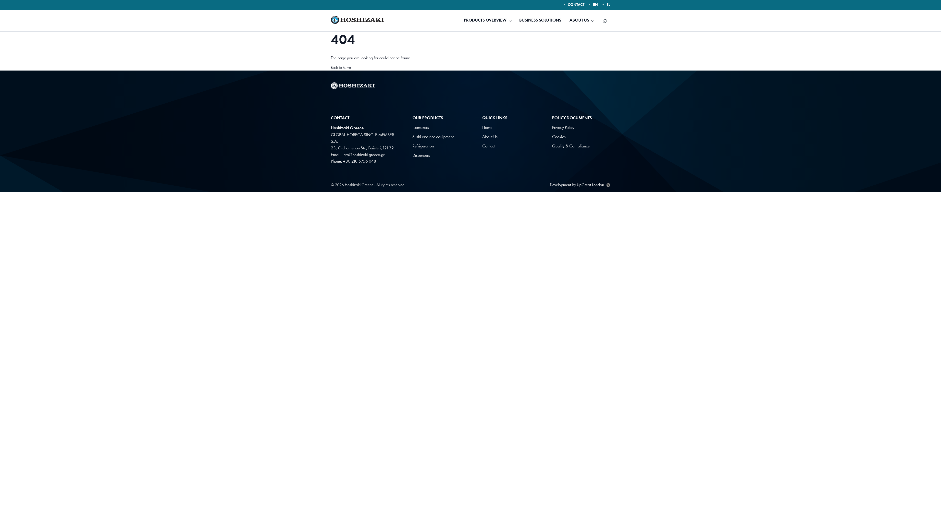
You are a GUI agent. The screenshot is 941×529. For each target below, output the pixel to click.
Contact (488, 146)
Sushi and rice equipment (433, 137)
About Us (489, 137)
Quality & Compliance (571, 146)
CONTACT (576, 5)
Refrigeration (423, 146)
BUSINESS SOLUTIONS (540, 20)
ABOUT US (579, 20)
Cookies (559, 137)
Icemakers (420, 128)
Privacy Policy (563, 128)
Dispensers (421, 156)
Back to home (341, 68)
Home (487, 128)
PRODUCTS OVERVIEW (485, 20)
